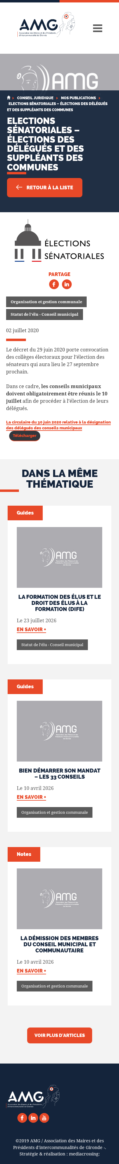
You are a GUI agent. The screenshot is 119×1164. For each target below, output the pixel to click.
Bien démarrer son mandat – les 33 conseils (59, 773)
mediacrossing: (84, 1154)
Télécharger (24, 435)
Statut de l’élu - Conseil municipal (44, 314)
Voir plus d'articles (59, 1035)
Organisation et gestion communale (46, 301)
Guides (25, 513)
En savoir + (31, 629)
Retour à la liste (49, 188)
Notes (24, 854)
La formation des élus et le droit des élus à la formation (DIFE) (59, 603)
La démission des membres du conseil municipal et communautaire (59, 944)
